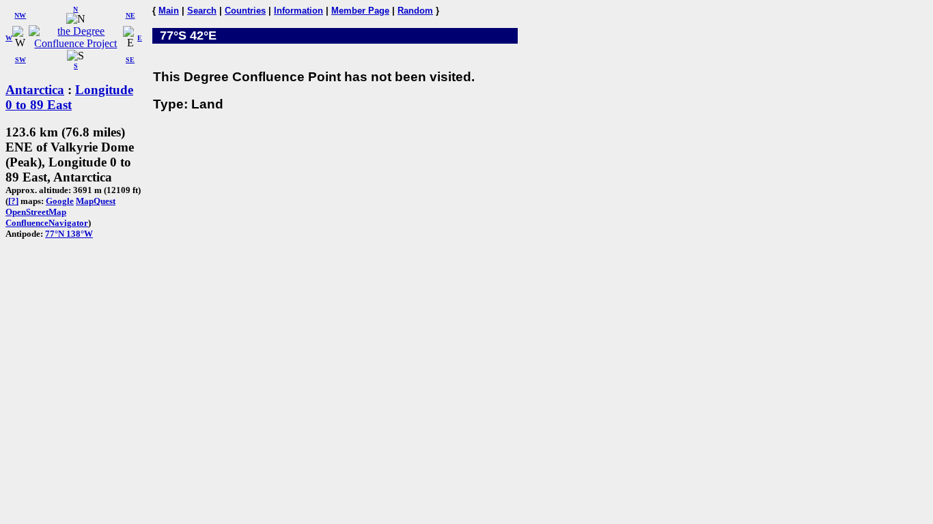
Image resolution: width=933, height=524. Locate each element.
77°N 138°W (69, 234)
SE (130, 59)
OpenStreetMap (35, 212)
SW (20, 59)
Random (415, 10)
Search (202, 10)
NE (130, 15)
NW (20, 15)
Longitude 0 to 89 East (69, 97)
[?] (13, 201)
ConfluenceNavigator (46, 223)
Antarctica (34, 90)
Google (60, 201)
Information (298, 10)
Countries (245, 10)
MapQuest (95, 201)
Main (168, 10)
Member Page (360, 10)
